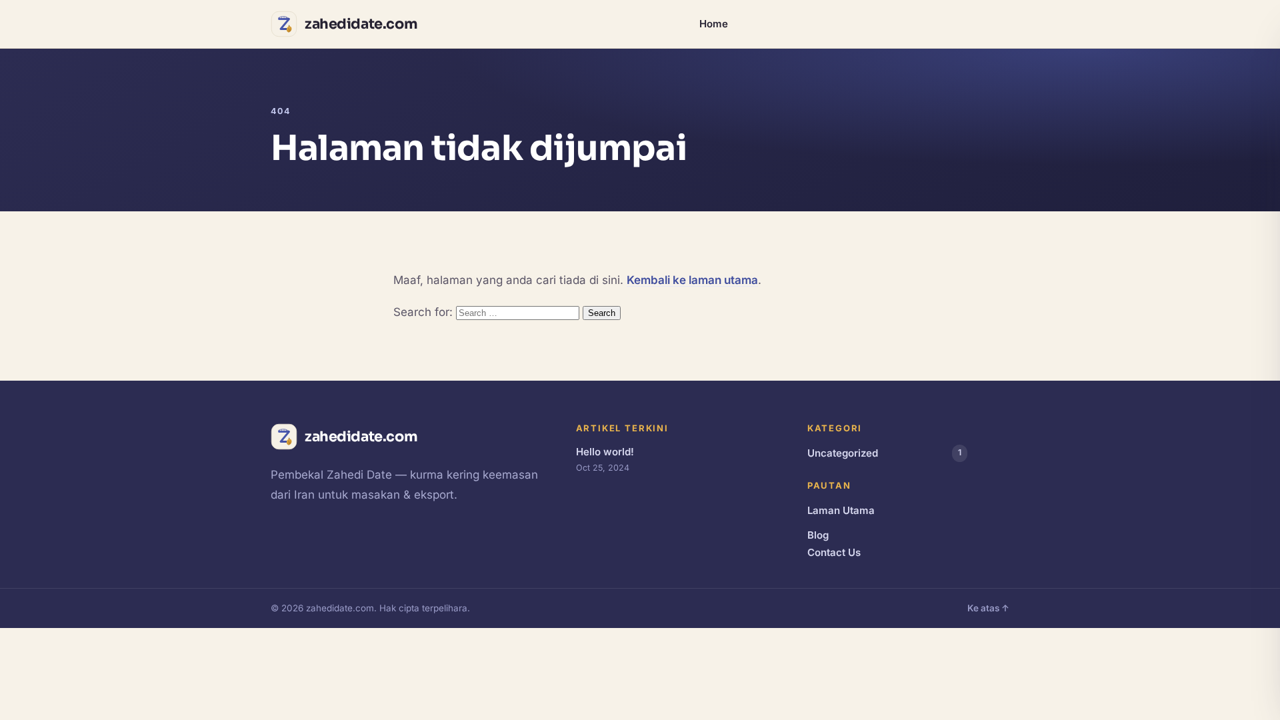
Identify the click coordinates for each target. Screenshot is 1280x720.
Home (713, 23)
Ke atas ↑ (988, 608)
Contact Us (834, 552)
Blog (818, 535)
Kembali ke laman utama (692, 280)
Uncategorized (884, 453)
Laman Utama (841, 510)
